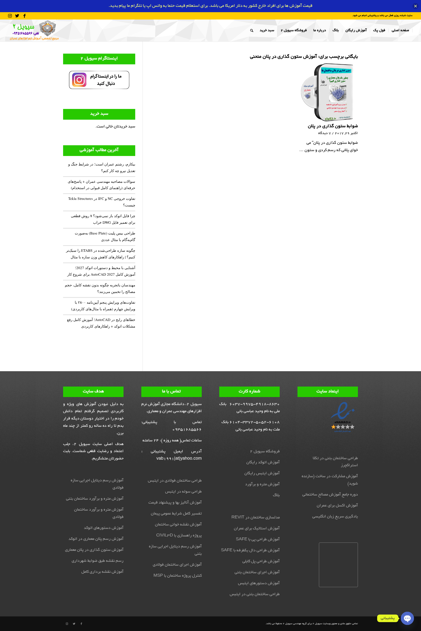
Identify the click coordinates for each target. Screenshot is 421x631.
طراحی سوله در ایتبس (183, 492)
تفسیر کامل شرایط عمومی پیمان (176, 514)
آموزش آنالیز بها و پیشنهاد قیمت (175, 503)
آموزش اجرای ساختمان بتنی (257, 572)
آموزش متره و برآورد (262, 484)
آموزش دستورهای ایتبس (259, 583)
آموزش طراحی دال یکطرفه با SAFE (250, 550)
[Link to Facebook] (24, 15)
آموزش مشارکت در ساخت (337, 476)
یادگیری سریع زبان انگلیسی (335, 517)
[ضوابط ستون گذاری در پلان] (328, 92)
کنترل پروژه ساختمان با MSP (177, 576)
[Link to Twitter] (17, 15)
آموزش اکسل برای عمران (337, 506)
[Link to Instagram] (10, 15)
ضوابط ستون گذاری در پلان (333, 126)
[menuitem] (400, 30)
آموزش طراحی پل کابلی (261, 561)
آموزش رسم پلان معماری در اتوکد (96, 539)
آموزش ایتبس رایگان (262, 473)
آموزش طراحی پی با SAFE (258, 539)
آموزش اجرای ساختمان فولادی (177, 565)
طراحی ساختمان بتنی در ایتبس (255, 594)
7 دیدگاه (324, 133)
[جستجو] (252, 30)
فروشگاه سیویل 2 (265, 451)
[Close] (415, 6)
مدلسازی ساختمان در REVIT (255, 517)
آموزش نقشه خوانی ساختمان (178, 525)
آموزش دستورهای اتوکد (104, 528)
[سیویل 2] (34, 30)
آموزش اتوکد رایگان (263, 462)
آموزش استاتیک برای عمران (257, 528)
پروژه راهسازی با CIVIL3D (179, 536)
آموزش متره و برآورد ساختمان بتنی (95, 499)
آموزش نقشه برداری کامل (102, 572)
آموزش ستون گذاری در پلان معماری (94, 550)
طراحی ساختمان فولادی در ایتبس (175, 481)
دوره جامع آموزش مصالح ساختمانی (330, 495)
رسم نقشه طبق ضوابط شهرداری (98, 561)
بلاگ (276, 495)
